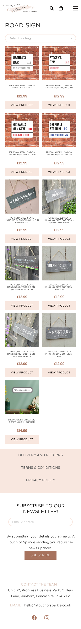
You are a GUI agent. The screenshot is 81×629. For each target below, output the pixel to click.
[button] (51, 8)
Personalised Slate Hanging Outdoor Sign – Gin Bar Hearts (22, 220)
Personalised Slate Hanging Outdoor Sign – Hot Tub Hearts (22, 354)
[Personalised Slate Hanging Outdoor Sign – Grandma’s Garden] (22, 249)
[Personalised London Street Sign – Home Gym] (59, 49)
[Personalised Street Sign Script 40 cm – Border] (22, 383)
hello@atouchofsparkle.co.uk (47, 605)
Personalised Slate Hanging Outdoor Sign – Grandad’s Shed (59, 220)
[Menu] (75, 8)
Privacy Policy (40, 480)
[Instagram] (46, 617)
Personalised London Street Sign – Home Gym (59, 86)
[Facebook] (34, 617)
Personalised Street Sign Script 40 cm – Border (22, 421)
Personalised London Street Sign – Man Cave (22, 153)
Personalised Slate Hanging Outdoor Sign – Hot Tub (59, 287)
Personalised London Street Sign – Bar (22, 86)
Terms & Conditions (40, 467)
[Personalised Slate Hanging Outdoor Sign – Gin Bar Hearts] (22, 182)
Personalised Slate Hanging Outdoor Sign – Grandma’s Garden (22, 287)
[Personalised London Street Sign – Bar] (22, 49)
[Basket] (60, 8)
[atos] (20, 8)
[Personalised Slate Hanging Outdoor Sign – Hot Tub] (59, 249)
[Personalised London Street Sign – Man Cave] (22, 115)
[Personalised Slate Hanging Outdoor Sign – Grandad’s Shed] (59, 182)
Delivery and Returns (40, 455)
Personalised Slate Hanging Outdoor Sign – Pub (59, 354)
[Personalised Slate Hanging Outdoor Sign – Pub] (59, 316)
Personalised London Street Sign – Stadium (59, 153)
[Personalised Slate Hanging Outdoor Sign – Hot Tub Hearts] (22, 316)
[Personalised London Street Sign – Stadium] (59, 115)
